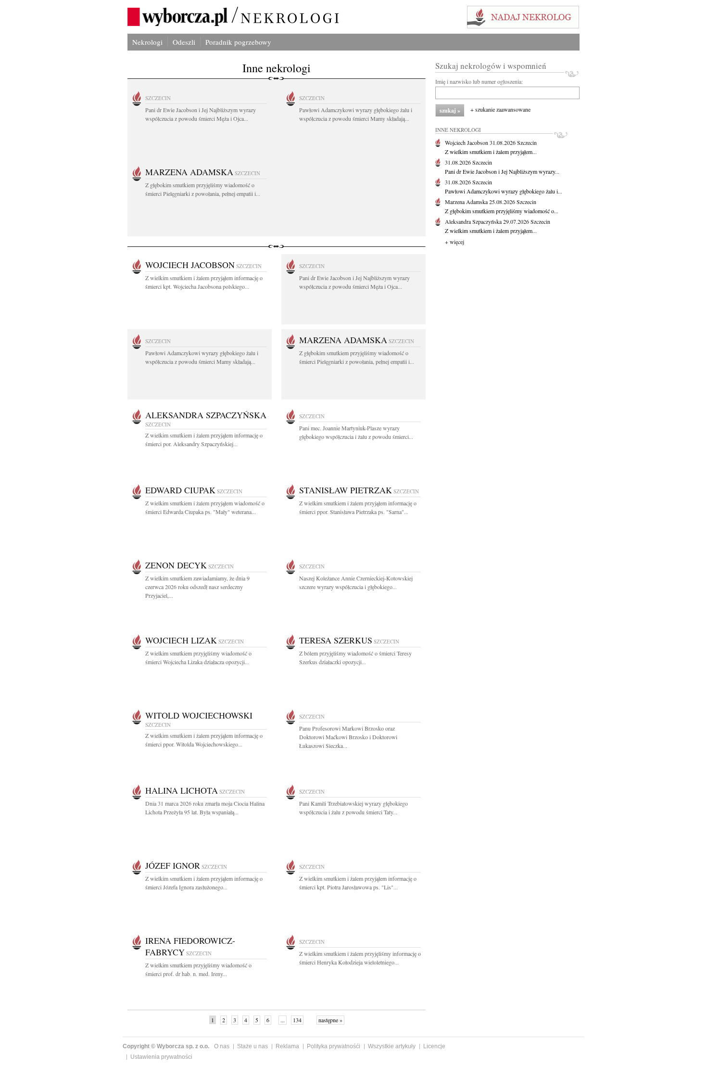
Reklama (287, 1046)
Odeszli (184, 42)
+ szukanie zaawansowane (500, 109)
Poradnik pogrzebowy (238, 42)
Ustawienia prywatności (161, 1057)
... (282, 1020)
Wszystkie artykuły (392, 1046)
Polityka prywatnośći (333, 1046)
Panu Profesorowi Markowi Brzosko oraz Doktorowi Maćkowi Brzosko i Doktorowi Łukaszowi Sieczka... (348, 736)
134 (297, 1020)
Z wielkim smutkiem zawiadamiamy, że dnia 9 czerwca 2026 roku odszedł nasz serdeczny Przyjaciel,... (197, 586)
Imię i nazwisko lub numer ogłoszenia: (479, 81)
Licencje (434, 1046)
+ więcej (454, 241)
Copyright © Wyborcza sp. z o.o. (166, 1046)
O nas (221, 1046)
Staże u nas (252, 1046)
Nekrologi (147, 42)
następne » (330, 1020)
